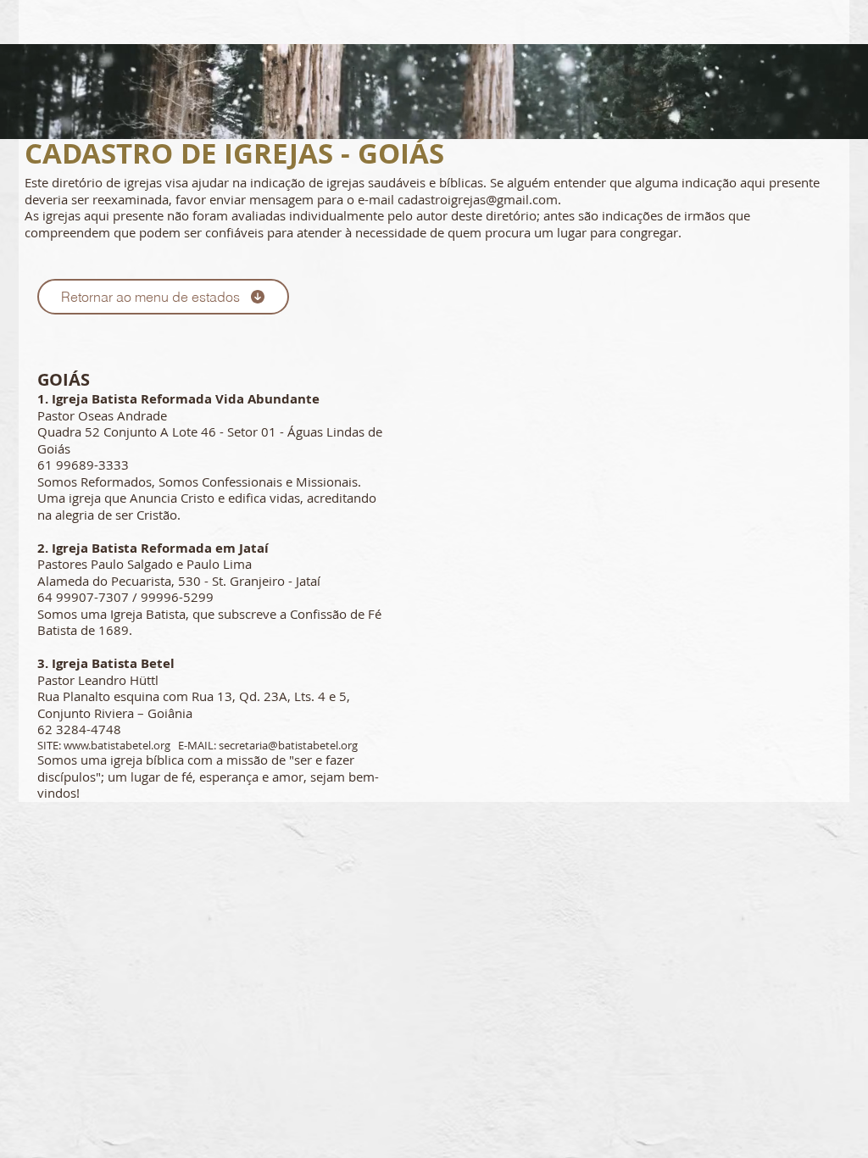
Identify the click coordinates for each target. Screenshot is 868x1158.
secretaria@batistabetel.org (288, 745)
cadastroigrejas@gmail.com (478, 199)
